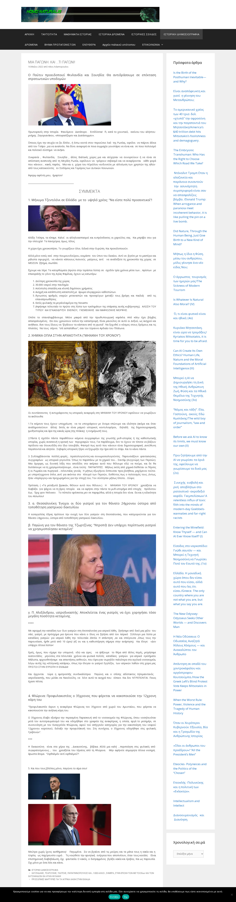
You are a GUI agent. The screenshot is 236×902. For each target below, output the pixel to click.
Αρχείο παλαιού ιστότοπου (118, 44)
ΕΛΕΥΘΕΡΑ (89, 44)
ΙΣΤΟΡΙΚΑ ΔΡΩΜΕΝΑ (111, 34)
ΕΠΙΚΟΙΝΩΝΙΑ (151, 44)
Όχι (126, 896)
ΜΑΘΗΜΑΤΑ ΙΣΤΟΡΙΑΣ (78, 34)
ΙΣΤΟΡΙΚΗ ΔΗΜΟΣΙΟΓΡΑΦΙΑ (181, 34)
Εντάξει (114, 896)
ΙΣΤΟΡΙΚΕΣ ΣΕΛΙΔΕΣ (144, 34)
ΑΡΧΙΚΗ (29, 34)
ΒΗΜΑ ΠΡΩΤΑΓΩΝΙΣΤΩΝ (59, 44)
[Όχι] (231, 894)
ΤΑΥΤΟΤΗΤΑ (49, 34)
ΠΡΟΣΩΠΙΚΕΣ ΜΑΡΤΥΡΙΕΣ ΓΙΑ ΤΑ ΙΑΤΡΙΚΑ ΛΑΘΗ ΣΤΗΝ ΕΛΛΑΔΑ (61, 879)
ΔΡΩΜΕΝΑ (31, 44)
